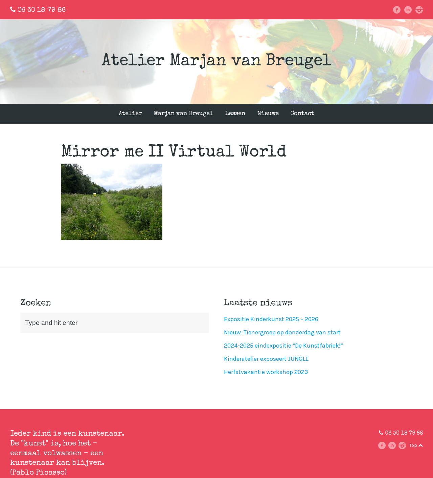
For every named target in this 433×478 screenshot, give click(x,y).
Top (413, 445)
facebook (399, 9)
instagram (421, 9)
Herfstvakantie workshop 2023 (266, 372)
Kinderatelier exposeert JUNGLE (266, 358)
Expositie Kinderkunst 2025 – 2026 (271, 319)
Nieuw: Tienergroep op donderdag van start (282, 332)
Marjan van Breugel (183, 114)
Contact (302, 114)
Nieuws (268, 114)
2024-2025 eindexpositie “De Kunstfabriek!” (283, 345)
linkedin (410, 9)
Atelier (130, 114)
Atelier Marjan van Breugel (216, 62)
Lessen (235, 114)
